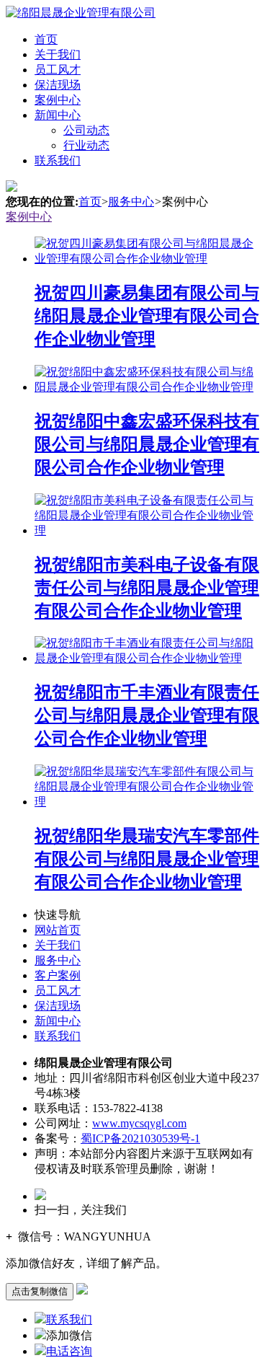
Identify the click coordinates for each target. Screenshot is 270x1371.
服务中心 (131, 201)
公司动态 (86, 130)
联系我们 (58, 160)
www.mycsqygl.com (139, 1123)
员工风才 (58, 69)
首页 (46, 39)
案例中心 (58, 100)
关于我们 (58, 54)
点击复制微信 (40, 1291)
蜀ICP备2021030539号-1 (140, 1138)
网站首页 (58, 930)
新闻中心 (58, 115)
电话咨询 (69, 1351)
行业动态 (86, 145)
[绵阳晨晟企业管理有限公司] (81, 12)
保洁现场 (58, 85)
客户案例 (58, 975)
